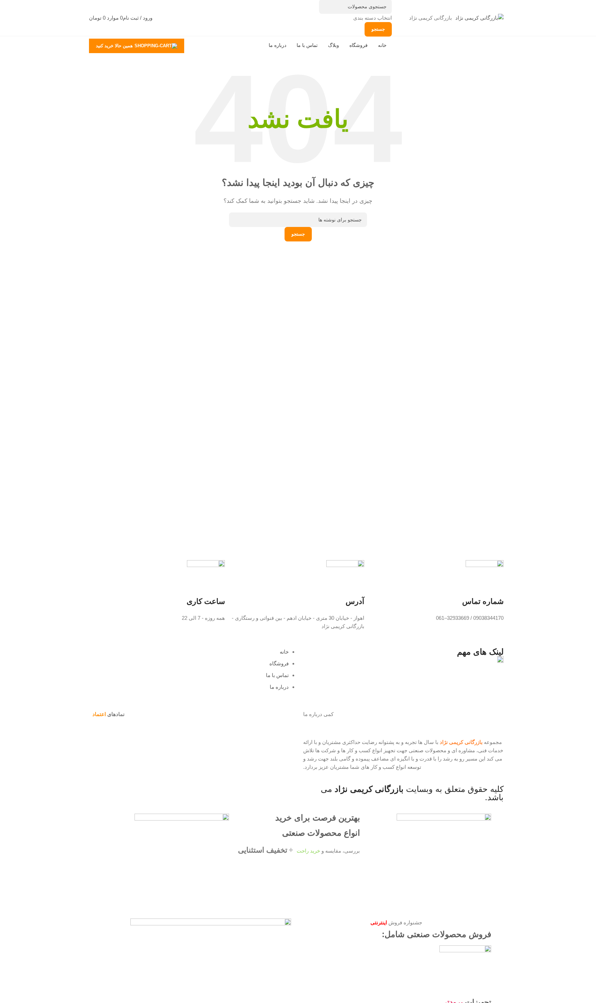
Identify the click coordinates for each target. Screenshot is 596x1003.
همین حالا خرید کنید (114, 45)
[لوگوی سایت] (479, 17)
